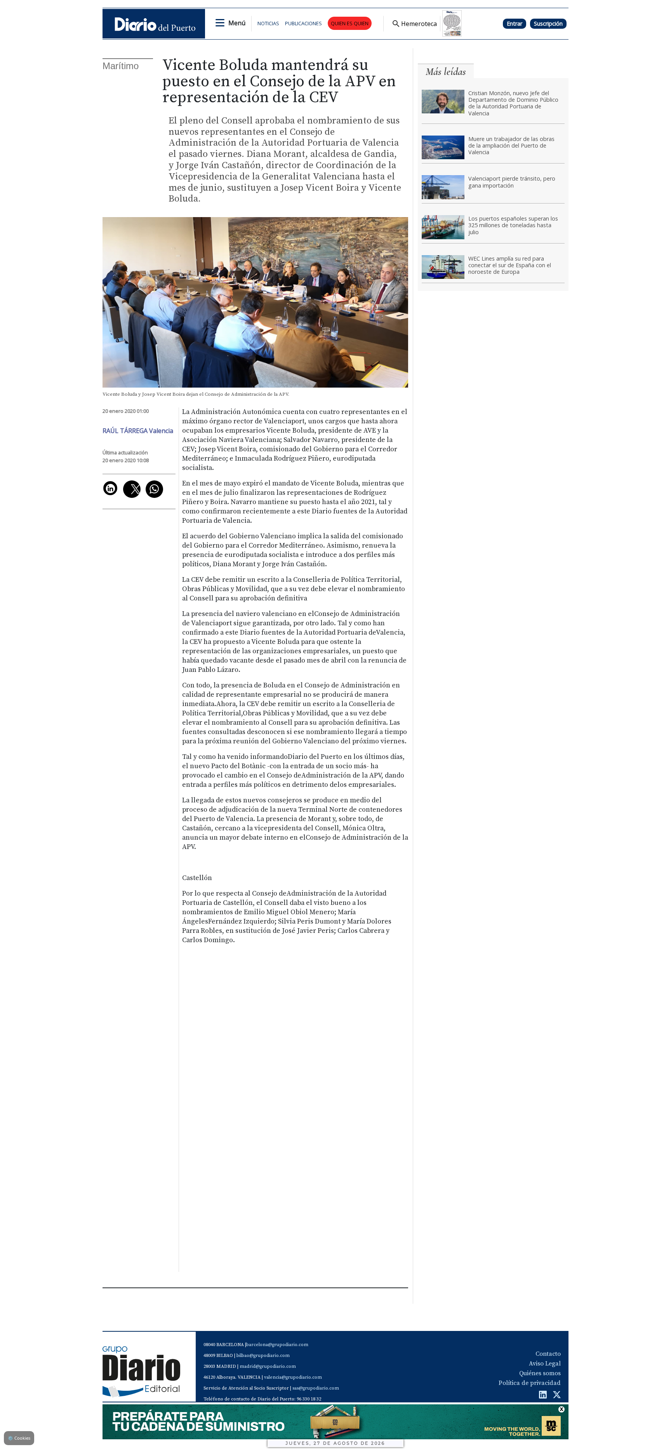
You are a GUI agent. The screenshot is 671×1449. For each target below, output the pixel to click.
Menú (236, 23)
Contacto (548, 1354)
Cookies (19, 1438)
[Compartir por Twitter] (132, 489)
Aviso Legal (545, 1363)
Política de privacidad (530, 1383)
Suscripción (548, 23)
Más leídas (446, 71)
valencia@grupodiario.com (293, 1377)
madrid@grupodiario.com (268, 1366)
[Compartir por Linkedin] (110, 488)
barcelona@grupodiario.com (277, 1345)
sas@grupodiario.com (315, 1388)
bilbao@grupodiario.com (263, 1356)
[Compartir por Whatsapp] (154, 489)
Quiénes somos (540, 1373)
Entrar (514, 23)
